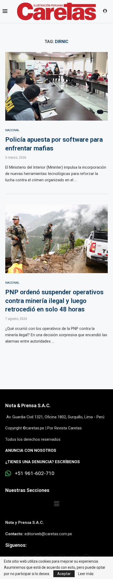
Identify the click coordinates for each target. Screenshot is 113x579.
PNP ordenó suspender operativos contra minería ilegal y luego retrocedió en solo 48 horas (54, 300)
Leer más (86, 574)
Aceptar (64, 574)
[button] (56, 504)
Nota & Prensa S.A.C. (28, 405)
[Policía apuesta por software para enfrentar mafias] (56, 86)
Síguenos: (16, 545)
